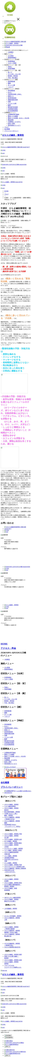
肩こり (10, 72)
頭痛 (9, 101)
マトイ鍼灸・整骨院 (10, 856)
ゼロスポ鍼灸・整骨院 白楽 (13, 839)
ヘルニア (11, 87)
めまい (10, 92)
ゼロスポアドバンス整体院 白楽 (14, 866)
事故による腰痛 (13, 116)
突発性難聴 (11, 68)
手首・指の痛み (13, 77)
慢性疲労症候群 (13, 107)
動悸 (9, 105)
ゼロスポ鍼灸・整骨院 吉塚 (13, 960)
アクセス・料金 (8, 648)
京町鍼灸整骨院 (9, 857)
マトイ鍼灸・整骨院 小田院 (13, 850)
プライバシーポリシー (11, 131)
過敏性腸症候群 (13, 99)
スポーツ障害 (12, 63)
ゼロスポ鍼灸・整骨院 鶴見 (13, 843)
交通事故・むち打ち (14, 121)
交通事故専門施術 (13, 114)
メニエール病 (12, 103)
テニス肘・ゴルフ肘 (14, 74)
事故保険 (11, 120)
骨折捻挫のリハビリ (14, 125)
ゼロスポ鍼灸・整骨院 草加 (13, 883)
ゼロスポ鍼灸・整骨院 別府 (13, 954)
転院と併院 (11, 123)
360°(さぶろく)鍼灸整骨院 (12, 897)
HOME (6, 191)
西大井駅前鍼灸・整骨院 (12, 812)
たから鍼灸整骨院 (10, 806)
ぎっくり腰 (11, 85)
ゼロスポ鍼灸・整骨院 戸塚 (13, 834)
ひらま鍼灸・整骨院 (10, 863)
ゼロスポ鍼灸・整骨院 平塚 (13, 865)
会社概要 (7, 129)
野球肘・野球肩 (13, 76)
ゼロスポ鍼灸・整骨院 (11, 804)
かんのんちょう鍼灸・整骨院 (13, 848)
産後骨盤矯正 (12, 57)
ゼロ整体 (11, 56)
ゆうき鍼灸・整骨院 (10, 841)
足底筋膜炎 (11, 61)
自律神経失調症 (13, 109)
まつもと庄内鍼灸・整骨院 (12, 916)
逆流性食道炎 (12, 98)
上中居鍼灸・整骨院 (10, 908)
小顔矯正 (11, 52)
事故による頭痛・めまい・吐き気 (18, 118)
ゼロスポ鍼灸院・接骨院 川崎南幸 (15, 868)
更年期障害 (11, 90)
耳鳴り (10, 67)
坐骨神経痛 (11, 81)
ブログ (6, 127)
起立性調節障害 (13, 110)
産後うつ (11, 96)
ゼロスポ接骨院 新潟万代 (12, 947)
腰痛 (9, 83)
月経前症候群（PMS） (15, 94)
